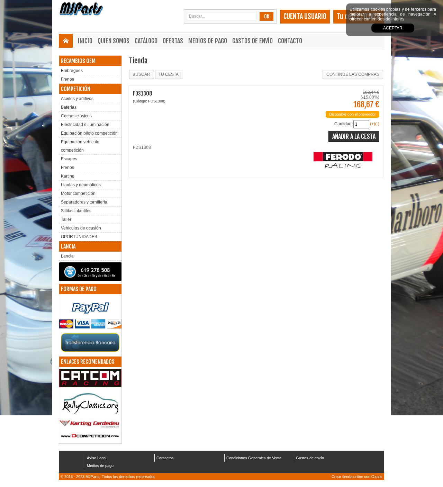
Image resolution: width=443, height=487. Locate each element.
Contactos (165, 458)
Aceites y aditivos (77, 98)
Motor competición (78, 193)
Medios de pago (207, 41)
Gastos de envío (252, 41)
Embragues (72, 70)
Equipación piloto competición (89, 133)
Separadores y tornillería (84, 202)
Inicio (85, 41)
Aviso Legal (96, 458)
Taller (66, 219)
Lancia (67, 256)
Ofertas (173, 41)
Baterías (68, 107)
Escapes (69, 158)
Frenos (67, 79)
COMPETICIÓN (75, 88)
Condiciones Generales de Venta (253, 458)
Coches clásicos (76, 116)
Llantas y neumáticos (81, 184)
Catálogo (146, 41)
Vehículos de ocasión (81, 228)
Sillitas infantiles (76, 210)
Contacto (290, 41)
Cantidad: (343, 123)
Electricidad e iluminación (85, 124)
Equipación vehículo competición (80, 146)
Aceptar (393, 28)
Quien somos (113, 41)
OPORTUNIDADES (79, 236)
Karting (67, 176)
